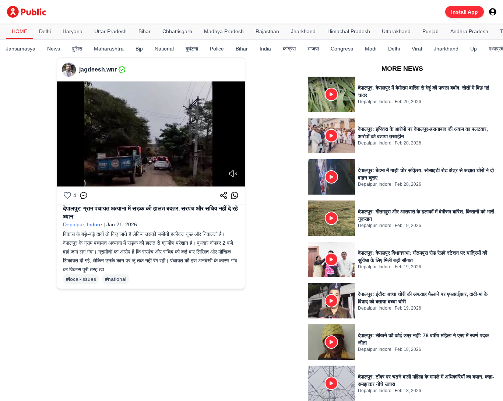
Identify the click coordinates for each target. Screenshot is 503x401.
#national (115, 279)
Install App (464, 12)
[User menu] (492, 11)
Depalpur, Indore (82, 224)
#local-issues (81, 279)
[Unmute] (233, 173)
